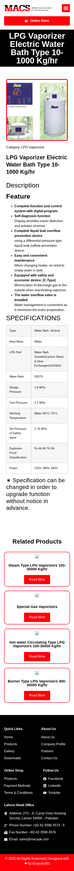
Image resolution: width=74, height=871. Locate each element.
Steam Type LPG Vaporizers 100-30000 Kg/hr (37, 567)
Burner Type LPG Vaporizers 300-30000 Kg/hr (37, 683)
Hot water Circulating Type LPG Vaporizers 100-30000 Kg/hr (37, 644)
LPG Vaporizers (32, 147)
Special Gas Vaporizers (37, 607)
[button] (66, 8)
